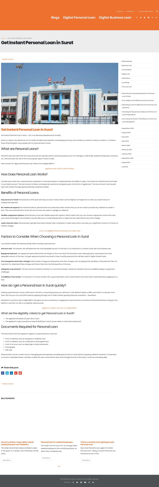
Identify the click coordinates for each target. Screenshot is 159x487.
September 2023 (128, 128)
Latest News (126, 78)
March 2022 (126, 145)
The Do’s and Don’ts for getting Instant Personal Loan (57, 443)
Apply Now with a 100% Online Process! (59, 169)
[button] (59, 466)
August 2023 (126, 133)
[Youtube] (148, 17)
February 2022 (127, 150)
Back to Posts (8, 59)
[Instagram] (152, 17)
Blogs (55, 17)
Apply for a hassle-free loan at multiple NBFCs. (59, 308)
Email (20, 373)
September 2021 (127, 158)
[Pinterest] (144, 17)
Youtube (85, 482)
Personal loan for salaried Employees (17, 442)
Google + (15, 373)
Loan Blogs (125, 82)
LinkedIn (11, 373)
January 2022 (126, 154)
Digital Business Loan (115, 17)
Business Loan (127, 65)
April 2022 (125, 141)
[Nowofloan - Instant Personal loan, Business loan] (14, 15)
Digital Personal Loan (79, 17)
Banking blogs (127, 61)
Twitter (7, 373)
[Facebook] (136, 17)
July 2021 (125, 167)
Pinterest (81, 482)
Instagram (89, 482)
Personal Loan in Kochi (90, 442)
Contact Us (130, 11)
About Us (120, 11)
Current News (126, 70)
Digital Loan (126, 74)
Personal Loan (127, 87)
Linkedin (93, 482)
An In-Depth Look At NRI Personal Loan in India (138, 100)
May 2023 (125, 137)
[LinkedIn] (156, 17)
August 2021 (126, 162)
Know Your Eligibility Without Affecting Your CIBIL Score (59, 231)
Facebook (2, 373)
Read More (7, 458)
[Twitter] (140, 17)
